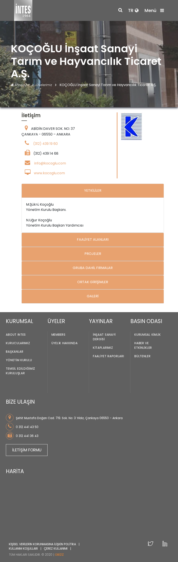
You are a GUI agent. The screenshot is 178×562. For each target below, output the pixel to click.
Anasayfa (22, 85)
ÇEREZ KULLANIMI (56, 549)
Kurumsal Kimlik (147, 335)
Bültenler (142, 356)
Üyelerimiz (45, 85)
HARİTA (15, 471)
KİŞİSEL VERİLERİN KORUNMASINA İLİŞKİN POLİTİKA (43, 544)
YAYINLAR (101, 321)
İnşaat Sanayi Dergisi (104, 337)
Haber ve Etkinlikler (143, 345)
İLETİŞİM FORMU (26, 450)
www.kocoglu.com (49, 173)
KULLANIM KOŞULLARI (24, 549)
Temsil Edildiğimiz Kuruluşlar (20, 371)
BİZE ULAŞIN (20, 401)
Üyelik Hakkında (64, 343)
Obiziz (59, 555)
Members (58, 335)
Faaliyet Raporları (108, 356)
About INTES (16, 335)
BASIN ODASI (146, 321)
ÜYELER (56, 321)
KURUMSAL (19, 321)
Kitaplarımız (103, 348)
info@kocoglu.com (50, 163)
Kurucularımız (18, 343)
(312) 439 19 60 (45, 143)
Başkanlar (14, 352)
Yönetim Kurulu (19, 360)
